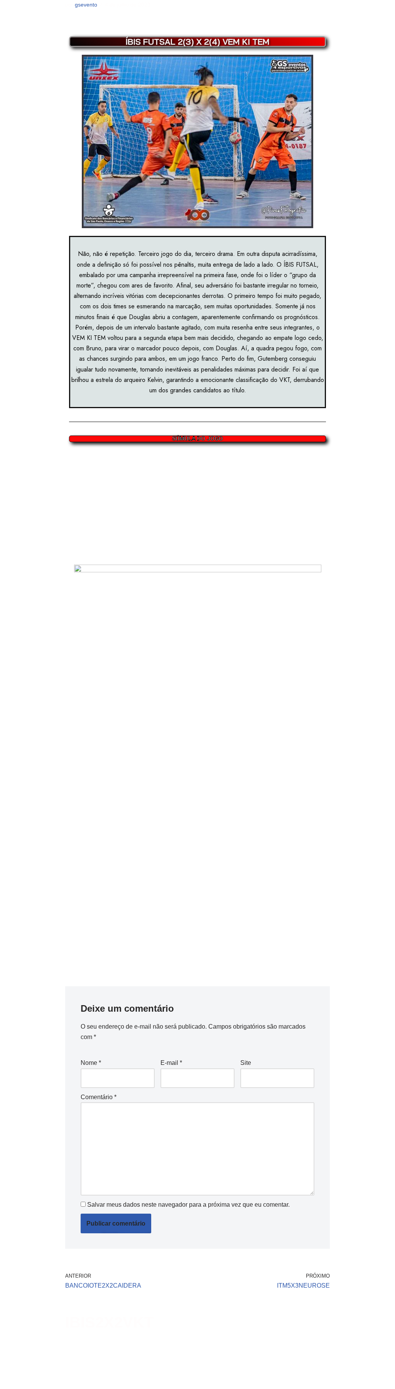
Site (245, 1062)
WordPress (67, 1379)
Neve (13, 1379)
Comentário (98, 1097)
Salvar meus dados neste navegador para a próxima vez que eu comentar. (188, 1204)
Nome (91, 1062)
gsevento (86, 5)
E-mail (171, 1062)
